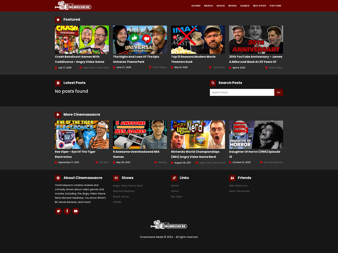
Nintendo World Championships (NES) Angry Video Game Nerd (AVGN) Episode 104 (195, 157)
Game (175, 191)
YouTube (275, 5)
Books (233, 5)
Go (278, 92)
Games (245, 5)
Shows (196, 5)
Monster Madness (273, 162)
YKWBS (117, 202)
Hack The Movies (239, 191)
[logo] (73, 5)
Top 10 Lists (219, 67)
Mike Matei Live (238, 185)
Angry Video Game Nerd (96, 67)
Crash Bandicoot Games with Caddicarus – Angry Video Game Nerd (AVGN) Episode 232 (79, 62)
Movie (221, 5)
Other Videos (160, 67)
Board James (121, 196)
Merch (208, 5)
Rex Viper (259, 5)
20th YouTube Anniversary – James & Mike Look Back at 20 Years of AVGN (255, 62)
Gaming (162, 162)
